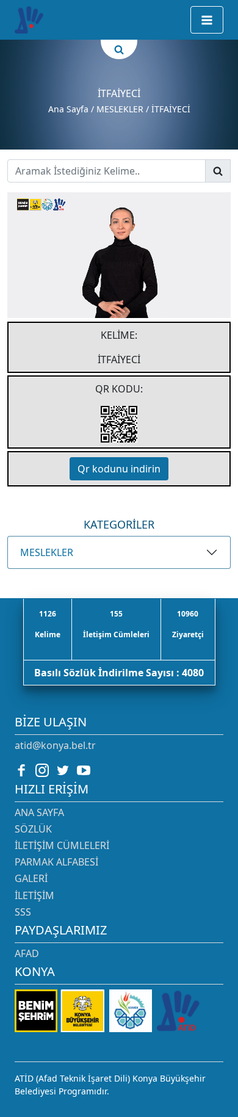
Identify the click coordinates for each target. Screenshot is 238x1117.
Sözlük (33, 829)
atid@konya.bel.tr (55, 745)
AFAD (27, 953)
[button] (206, 20)
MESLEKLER (46, 552)
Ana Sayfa (68, 109)
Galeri (31, 878)
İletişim (34, 895)
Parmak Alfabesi (56, 862)
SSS (23, 912)
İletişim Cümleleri (62, 845)
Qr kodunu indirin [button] (119, 468)
